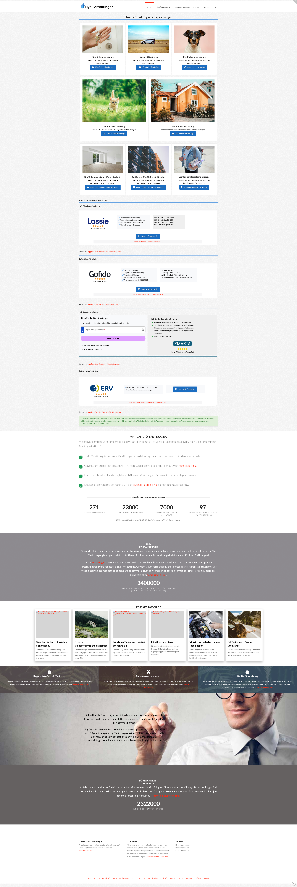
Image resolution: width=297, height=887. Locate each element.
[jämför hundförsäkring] (194, 39)
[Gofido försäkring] (99, 274)
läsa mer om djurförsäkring (165, 795)
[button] (295, 2)
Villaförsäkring (154, 878)
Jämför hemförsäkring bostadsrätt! (104, 187)
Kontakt (189, 878)
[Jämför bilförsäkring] (148, 39)
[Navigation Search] (215, 7)
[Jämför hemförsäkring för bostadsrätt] (102, 159)
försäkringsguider (156, 574)
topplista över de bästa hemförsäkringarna (104, 304)
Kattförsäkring (138, 878)
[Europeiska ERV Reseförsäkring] (101, 388)
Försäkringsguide (170, 878)
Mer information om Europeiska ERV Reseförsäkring (147, 402)
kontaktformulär (85, 851)
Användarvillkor (201, 878)
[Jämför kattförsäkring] (114, 100)
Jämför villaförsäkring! (184, 133)
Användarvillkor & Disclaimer (156, 857)
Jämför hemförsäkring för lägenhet (150, 187)
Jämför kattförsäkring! (115, 133)
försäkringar (98, 562)
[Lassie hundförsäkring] (98, 221)
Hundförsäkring (123, 878)
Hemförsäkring (108, 878)
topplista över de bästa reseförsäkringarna (104, 412)
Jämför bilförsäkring (150, 67)
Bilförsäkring (94, 878)
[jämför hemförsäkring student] (194, 159)
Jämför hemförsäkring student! (195, 187)
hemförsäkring (187, 465)
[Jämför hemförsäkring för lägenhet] (148, 159)
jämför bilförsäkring (265, 687)
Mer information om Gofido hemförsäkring (147, 294)
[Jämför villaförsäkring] (183, 100)
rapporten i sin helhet (80, 684)
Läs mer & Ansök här (149, 236)
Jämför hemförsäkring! (104, 67)
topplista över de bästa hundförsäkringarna (104, 252)
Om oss (181, 878)
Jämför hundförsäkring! (196, 67)
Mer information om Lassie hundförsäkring (147, 242)
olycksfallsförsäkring (145, 484)
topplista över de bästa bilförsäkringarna (103, 364)
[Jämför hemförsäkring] (102, 39)
